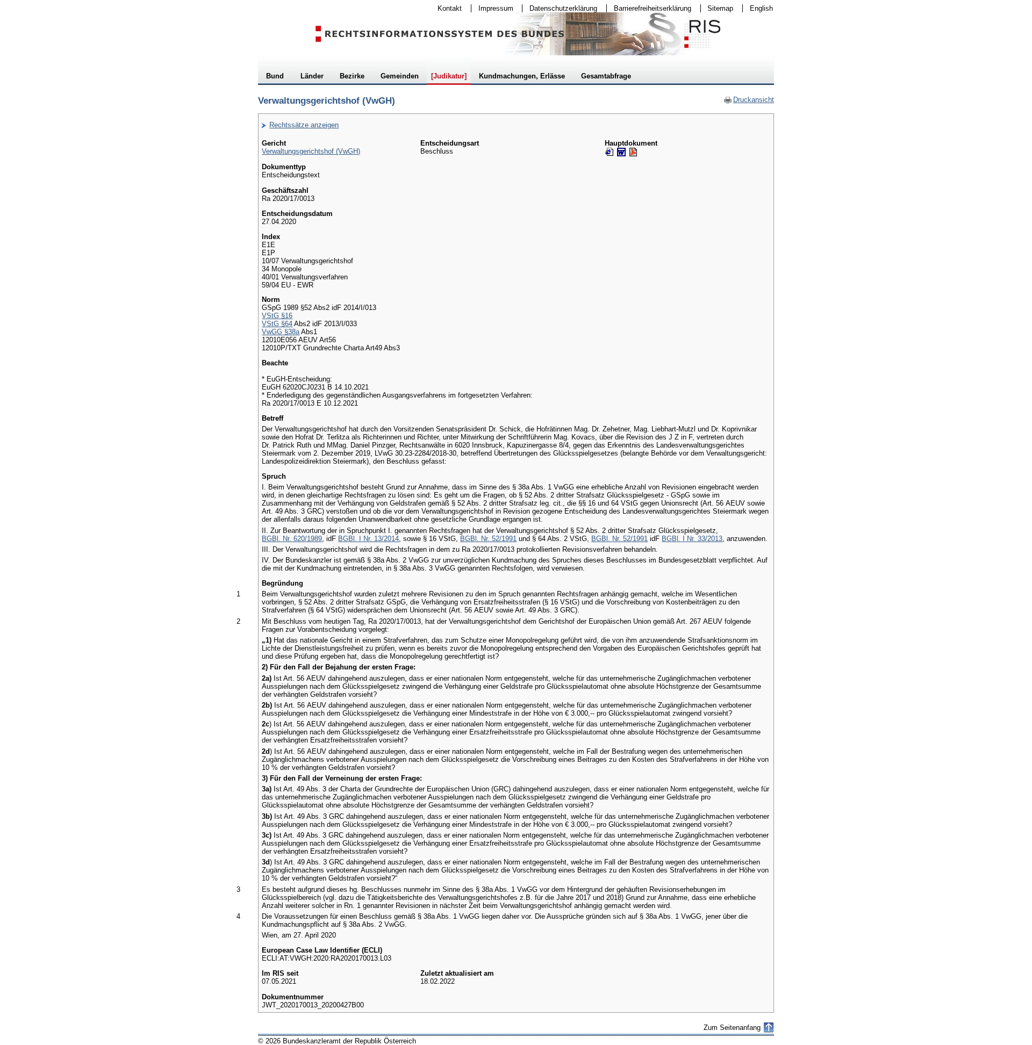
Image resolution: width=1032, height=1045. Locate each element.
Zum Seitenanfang (732, 1028)
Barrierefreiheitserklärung (649, 8)
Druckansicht (748, 100)
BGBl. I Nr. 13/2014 (368, 539)
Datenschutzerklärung (559, 8)
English (761, 8)
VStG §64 (277, 324)
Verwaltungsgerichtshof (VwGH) (311, 151)
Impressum (492, 8)
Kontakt (446, 8)
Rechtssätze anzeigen (304, 125)
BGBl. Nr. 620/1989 (292, 539)
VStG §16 (277, 316)
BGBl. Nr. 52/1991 (488, 539)
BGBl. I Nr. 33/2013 (692, 539)
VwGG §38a (280, 332)
